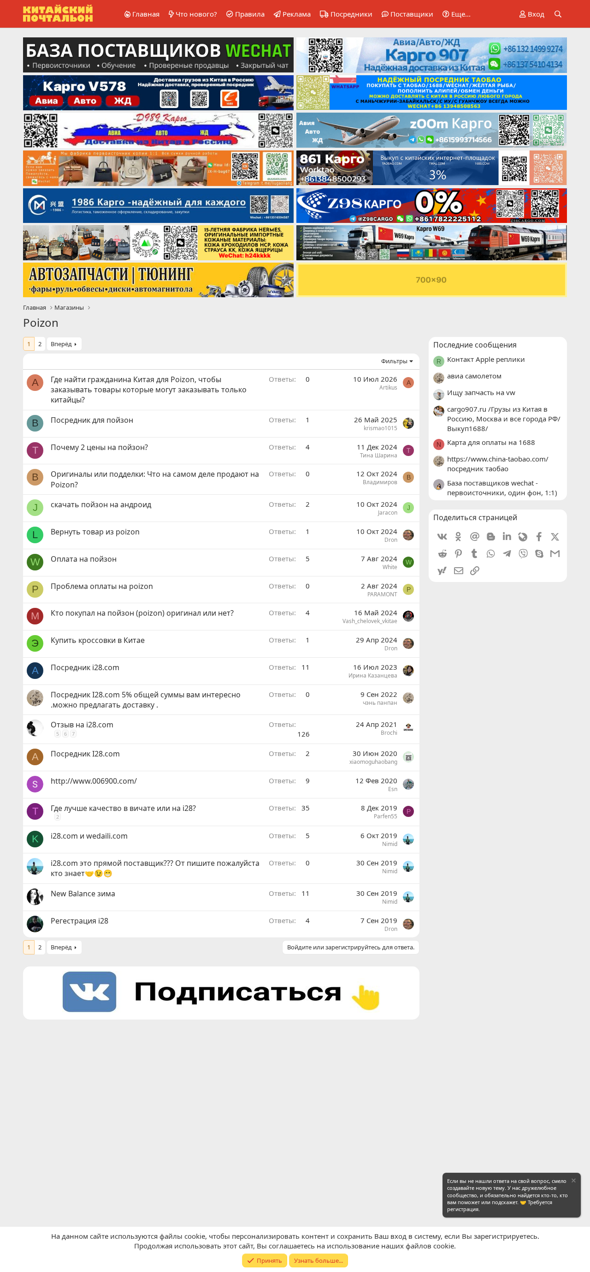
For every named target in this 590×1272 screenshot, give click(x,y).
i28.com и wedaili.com (89, 836)
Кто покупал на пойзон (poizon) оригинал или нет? (142, 613)
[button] (455, 14)
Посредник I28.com (85, 754)
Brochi (389, 733)
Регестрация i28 (79, 921)
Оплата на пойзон (84, 559)
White (390, 567)
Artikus (388, 387)
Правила (250, 13)
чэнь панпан (380, 703)
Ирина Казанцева (372, 675)
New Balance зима (83, 893)
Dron (390, 540)
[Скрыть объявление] (573, 1181)
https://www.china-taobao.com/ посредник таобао (498, 463)
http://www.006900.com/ (94, 781)
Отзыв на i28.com (82, 725)
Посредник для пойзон (92, 420)
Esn (392, 789)
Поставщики (411, 13)
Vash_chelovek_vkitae (369, 621)
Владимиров (380, 482)
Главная (145, 13)
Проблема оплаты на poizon (102, 586)
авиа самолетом (474, 375)
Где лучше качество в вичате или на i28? (123, 808)
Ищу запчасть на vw (481, 392)
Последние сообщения (475, 345)
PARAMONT (382, 594)
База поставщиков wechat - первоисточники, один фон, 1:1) (502, 487)
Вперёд (61, 344)
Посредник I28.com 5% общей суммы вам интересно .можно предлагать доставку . (146, 700)
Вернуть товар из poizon (95, 532)
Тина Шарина (378, 455)
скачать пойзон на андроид (101, 504)
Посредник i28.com (85, 667)
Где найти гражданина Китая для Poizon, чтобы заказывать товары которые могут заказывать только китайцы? (149, 389)
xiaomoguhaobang (373, 762)
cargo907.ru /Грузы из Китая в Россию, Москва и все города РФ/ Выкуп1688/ (503, 418)
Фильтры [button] (394, 361)
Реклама (297, 13)
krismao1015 (380, 428)
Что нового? (196, 13)
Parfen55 (385, 816)
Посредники (351, 13)
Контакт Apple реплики (486, 359)
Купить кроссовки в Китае (98, 640)
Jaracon (387, 512)
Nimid (389, 844)
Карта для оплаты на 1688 (491, 442)
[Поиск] (558, 14)
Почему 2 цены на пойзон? (99, 447)
